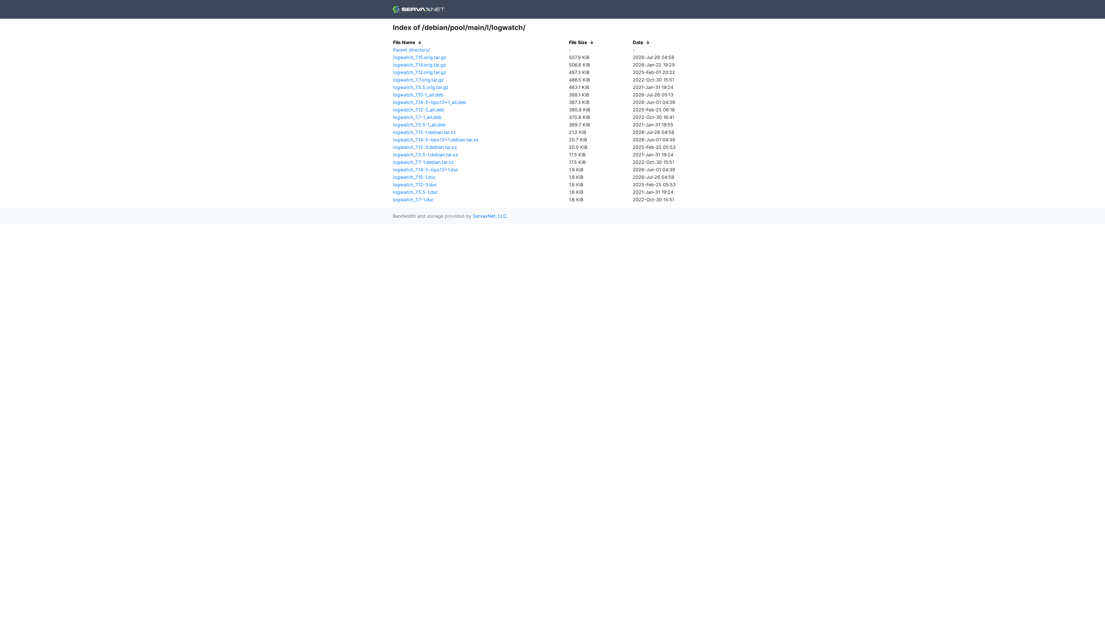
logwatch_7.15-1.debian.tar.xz (424, 132)
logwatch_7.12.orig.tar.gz (419, 72)
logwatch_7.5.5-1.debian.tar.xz (425, 155)
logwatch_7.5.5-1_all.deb (419, 125)
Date (638, 42)
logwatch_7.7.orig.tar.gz (418, 80)
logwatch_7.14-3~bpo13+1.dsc (425, 169)
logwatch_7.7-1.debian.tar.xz (423, 162)
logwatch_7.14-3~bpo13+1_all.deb (429, 102)
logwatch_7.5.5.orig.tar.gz (421, 87)
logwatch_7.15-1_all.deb (418, 95)
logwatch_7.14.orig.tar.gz (419, 65)
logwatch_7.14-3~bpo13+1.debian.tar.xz (436, 140)
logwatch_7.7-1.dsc (413, 199)
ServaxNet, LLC (490, 216)
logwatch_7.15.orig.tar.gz (419, 57)
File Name (404, 42)
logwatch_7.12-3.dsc (415, 184)
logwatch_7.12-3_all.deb (418, 110)
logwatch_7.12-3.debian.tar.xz (425, 147)
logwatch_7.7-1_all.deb (417, 117)
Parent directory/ (411, 50)
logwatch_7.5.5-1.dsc (415, 192)
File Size (578, 42)
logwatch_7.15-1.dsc (414, 177)
